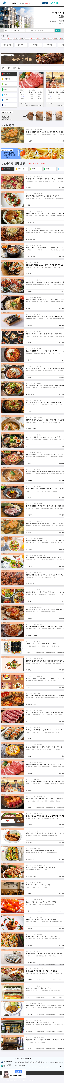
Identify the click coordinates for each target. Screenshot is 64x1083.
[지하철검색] (35, 30)
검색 (58, 30)
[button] (19, 87)
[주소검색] (32, 30)
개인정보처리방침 (25, 1058)
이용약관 (17, 1058)
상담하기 (27, 3)
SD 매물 (22, 3)
